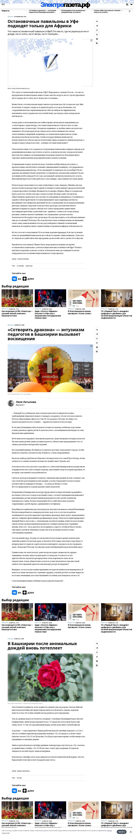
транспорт (29, 266)
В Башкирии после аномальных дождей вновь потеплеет (73, 11)
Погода (10, 639)
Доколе (10, 16)
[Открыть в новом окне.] (16, 278)
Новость (6, 11)
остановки (20, 266)
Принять (121, 832)
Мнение (11, 325)
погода (19, 778)
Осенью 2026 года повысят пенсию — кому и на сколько (108, 11)
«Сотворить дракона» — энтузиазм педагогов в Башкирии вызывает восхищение (42, 11)
